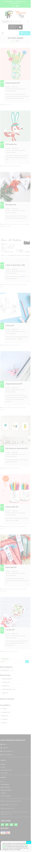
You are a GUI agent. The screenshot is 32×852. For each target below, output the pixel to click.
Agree (28, 842)
